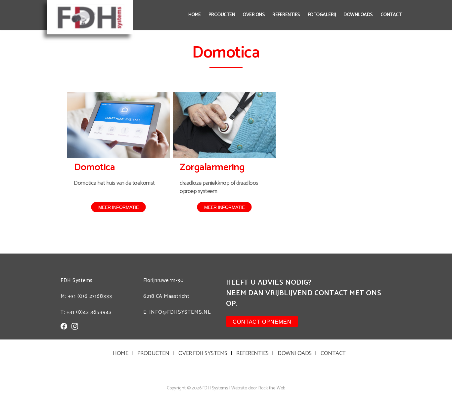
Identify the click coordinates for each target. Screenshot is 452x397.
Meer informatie (118, 207)
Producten (221, 15)
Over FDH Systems (202, 353)
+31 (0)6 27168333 (90, 296)
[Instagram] (74, 326)
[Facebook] (64, 326)
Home (194, 15)
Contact (391, 15)
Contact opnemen (262, 322)
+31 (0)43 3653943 (89, 312)
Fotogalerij (322, 15)
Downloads (358, 15)
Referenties (286, 15)
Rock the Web (271, 388)
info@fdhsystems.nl (180, 312)
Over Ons (254, 15)
